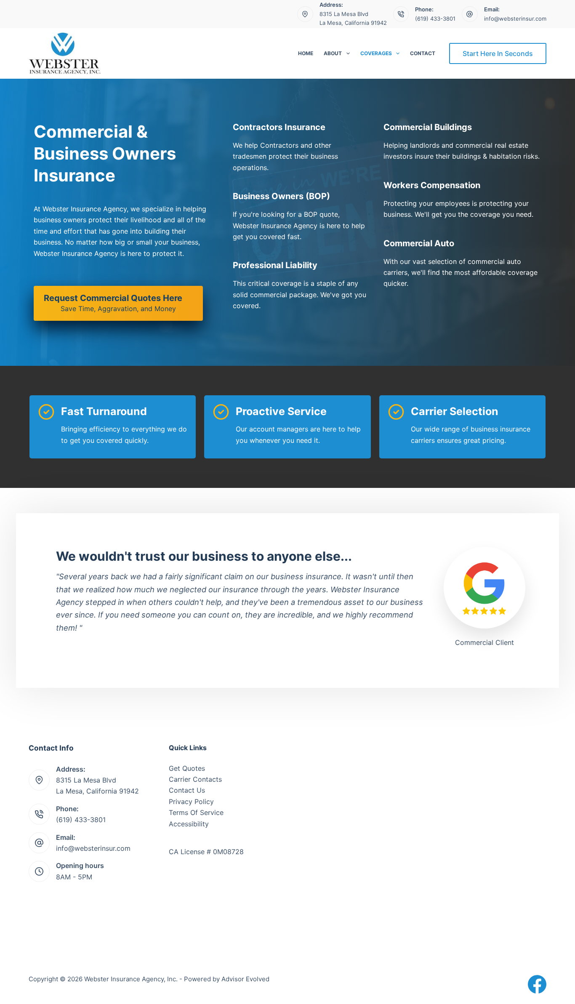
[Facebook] (537, 984)
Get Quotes (187, 768)
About (333, 53)
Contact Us (187, 790)
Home (305, 53)
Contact (422, 53)
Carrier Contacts (195, 779)
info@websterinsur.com (515, 18)
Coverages (376, 53)
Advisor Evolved (245, 979)
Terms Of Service (196, 812)
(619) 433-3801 (435, 18)
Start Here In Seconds (498, 53)
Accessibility (189, 824)
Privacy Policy (191, 801)
